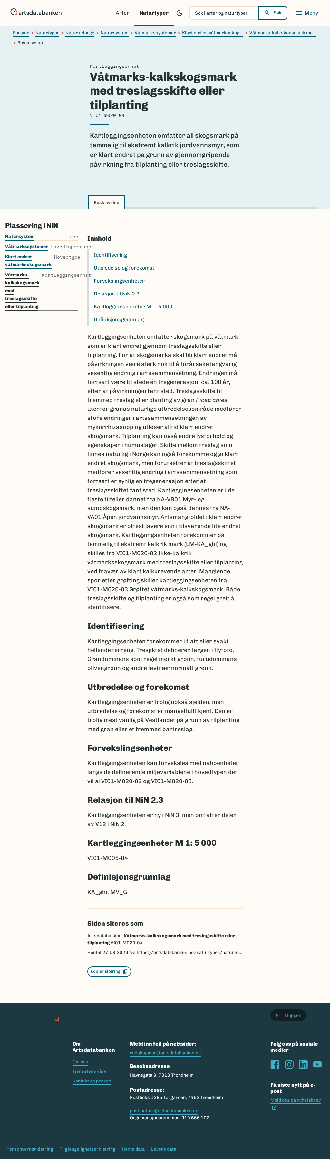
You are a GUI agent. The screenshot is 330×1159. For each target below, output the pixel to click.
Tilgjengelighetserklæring (87, 1149)
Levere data (163, 1149)
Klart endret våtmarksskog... (212, 33)
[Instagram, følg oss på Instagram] (289, 1064)
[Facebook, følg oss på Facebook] (274, 1064)
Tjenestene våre (90, 1071)
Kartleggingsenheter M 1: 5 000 (133, 307)
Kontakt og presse (92, 1081)
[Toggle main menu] (307, 13)
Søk (278, 13)
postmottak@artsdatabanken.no (164, 1110)
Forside (21, 33)
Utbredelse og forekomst (124, 268)
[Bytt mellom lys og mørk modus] (179, 13)
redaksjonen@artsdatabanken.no (165, 1053)
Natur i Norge (79, 33)
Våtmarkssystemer (155, 33)
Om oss (80, 1062)
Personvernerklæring (29, 1149)
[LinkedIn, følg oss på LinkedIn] (303, 1064)
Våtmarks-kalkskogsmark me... (282, 33)
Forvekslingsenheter (119, 281)
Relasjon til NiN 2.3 (117, 294)
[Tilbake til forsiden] (35, 13)
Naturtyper (154, 13)
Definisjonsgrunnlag (119, 319)
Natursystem (115, 33)
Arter (122, 13)
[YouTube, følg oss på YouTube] (317, 1064)
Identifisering (110, 255)
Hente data (133, 1149)
